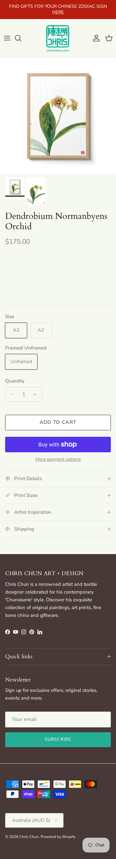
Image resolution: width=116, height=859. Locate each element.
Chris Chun (29, 836)
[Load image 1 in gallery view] (58, 116)
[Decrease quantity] (11, 394)
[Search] (21, 38)
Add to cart (58, 422)
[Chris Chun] (58, 38)
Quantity (14, 381)
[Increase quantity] (36, 394)
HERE (58, 12)
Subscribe (58, 739)
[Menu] (7, 38)
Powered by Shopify (58, 836)
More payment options (58, 459)
